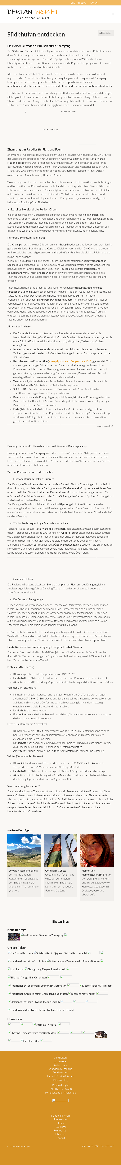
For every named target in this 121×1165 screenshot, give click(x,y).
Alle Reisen (60, 1057)
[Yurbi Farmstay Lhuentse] (13, 1026)
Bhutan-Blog (60, 1080)
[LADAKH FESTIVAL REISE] (33, 1002)
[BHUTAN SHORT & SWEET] (95, 985)
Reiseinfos (60, 1126)
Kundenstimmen (60, 1115)
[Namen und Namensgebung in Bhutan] (97, 850)
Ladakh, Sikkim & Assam (60, 1076)
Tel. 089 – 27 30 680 (60, 1088)
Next (111, 873)
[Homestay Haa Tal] (63, 1026)
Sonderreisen (60, 1072)
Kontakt (60, 1137)
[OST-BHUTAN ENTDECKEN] (26, 961)
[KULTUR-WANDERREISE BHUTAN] (72, 971)
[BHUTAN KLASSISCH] (93, 954)
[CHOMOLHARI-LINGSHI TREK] (78, 1003)
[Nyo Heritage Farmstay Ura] (29, 1041)
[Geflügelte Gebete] (60, 850)
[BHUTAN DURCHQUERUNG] (27, 977)
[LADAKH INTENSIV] (15, 969)
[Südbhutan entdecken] (41, 935)
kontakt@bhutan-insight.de (60, 1092)
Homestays (60, 1119)
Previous (10, 873)
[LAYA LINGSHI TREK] (91, 1003)
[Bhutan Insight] (33, 14)
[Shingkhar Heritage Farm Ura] (100, 1034)
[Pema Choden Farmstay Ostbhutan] (88, 1034)
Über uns (60, 1134)
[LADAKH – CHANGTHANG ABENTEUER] (45, 969)
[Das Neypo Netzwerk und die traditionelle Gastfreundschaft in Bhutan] (13, 937)
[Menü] (113, 14)
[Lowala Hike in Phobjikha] (24, 850)
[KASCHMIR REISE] (20, 953)
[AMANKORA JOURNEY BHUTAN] (53, 979)
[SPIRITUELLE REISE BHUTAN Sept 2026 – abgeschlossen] (73, 961)
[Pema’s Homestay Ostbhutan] (44, 1024)
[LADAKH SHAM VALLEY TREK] (65, 979)
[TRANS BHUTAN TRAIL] (40, 1010)
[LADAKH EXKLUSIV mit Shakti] (72, 987)
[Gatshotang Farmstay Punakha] (45, 1042)
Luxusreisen (60, 1061)
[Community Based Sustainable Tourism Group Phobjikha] (75, 1034)
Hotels (60, 1123)
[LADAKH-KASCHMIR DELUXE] (60, 953)
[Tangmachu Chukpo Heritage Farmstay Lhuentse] (13, 1042)
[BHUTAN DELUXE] (106, 954)
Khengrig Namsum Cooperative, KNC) (70, 361)
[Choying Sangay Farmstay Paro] (32, 1033)
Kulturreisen (60, 1065)
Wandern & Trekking (60, 1068)
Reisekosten (60, 1130)
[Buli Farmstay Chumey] (26, 1026)
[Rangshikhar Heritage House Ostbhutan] (63, 1034)
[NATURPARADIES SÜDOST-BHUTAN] (106, 963)
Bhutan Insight (60, 1085)
